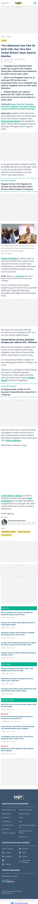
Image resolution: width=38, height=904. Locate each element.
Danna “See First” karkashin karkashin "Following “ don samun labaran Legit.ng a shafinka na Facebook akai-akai (18, 106)
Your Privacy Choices (21, 903)
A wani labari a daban (11, 495)
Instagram (20, 276)
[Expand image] (36, 225)
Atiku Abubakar (13, 440)
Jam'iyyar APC (6, 535)
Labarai (4, 617)
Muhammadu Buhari (11, 121)
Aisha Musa (22, 59)
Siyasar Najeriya (24, 531)
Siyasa (9, 36)
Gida (2, 36)
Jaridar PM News (9, 258)
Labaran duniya (6, 721)
